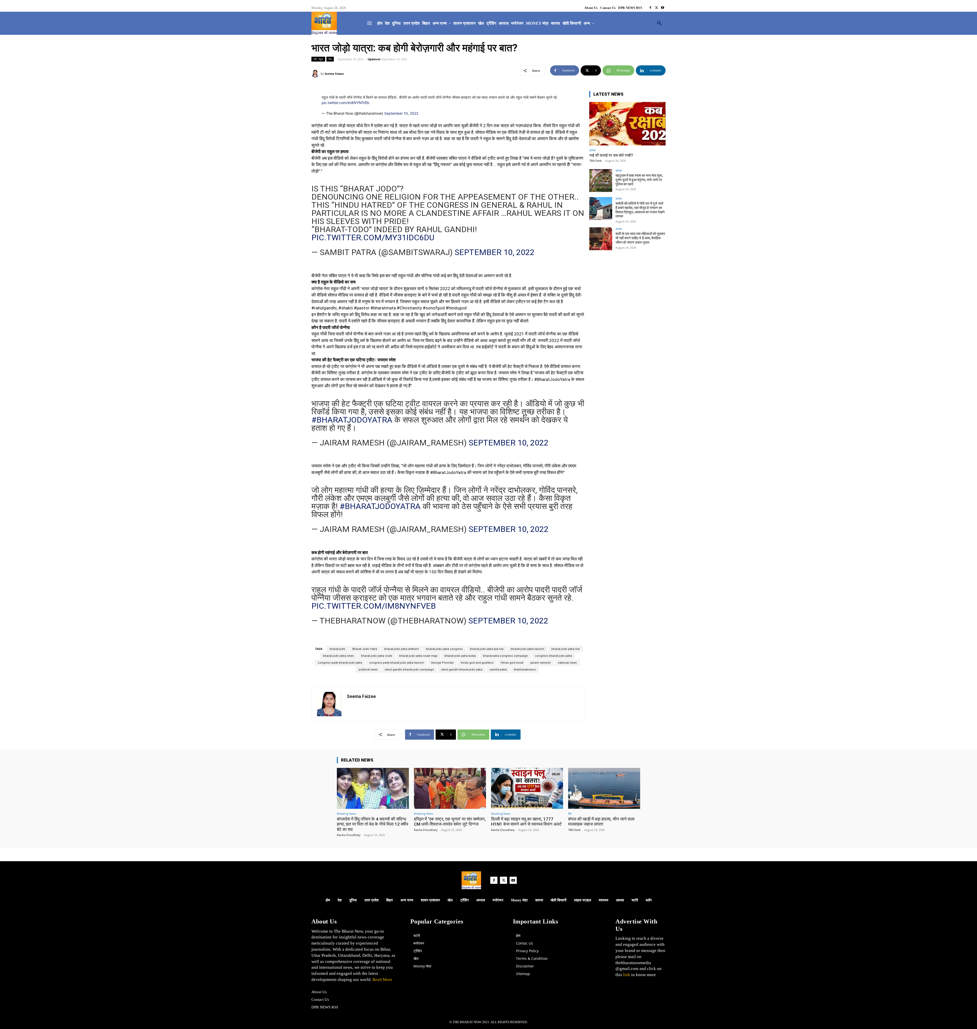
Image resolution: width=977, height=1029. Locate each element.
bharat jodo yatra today (460, 656)
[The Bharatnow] (324, 23)
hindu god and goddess (477, 662)
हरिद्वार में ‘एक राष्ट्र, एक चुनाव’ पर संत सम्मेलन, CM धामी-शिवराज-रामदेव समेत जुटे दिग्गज (450, 821)
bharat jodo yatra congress (444, 649)
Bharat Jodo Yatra (364, 649)
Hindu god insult (512, 662)
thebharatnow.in (525, 669)
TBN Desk (595, 160)
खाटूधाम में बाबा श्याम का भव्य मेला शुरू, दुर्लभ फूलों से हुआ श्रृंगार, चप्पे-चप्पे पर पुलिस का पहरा (639, 179)
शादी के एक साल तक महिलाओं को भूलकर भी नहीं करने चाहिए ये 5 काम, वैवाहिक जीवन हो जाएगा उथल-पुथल (640, 238)
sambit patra (498, 669)
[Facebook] (650, 8)
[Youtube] (662, 8)
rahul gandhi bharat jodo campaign (409, 669)
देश (330, 59)
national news (567, 662)
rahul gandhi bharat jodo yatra (461, 669)
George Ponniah (442, 662)
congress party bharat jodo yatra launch (396, 662)
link (626, 974)
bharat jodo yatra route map (418, 656)
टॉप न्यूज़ (318, 59)
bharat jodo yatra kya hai (487, 649)
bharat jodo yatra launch (527, 649)
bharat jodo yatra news (338, 656)
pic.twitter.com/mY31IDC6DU (372, 237)
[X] (656, 8)
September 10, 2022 (401, 113)
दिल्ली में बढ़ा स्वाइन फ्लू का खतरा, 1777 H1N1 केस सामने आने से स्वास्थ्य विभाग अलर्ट (526, 821)
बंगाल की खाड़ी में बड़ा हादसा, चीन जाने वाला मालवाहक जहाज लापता (601, 821)
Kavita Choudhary (349, 835)
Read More (381, 979)
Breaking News (346, 813)
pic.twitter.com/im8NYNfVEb (345, 102)
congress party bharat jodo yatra (340, 662)
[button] (659, 23)
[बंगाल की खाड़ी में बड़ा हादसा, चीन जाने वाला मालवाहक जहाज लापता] (604, 788)
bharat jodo (337, 649)
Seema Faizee (334, 74)
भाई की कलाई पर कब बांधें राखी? (611, 155)
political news (368, 669)
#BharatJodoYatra (351, 420)
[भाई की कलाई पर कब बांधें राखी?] (627, 123)
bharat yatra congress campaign (505, 656)
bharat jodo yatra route (376, 656)
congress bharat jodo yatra (553, 656)
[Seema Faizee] (316, 74)
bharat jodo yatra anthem (401, 649)
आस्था (592, 150)
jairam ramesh (540, 662)
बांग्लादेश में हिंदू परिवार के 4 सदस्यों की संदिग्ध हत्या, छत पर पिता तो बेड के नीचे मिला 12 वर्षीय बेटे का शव (372, 824)
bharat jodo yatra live (565, 649)
